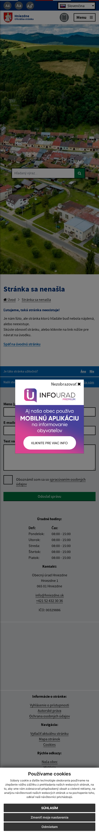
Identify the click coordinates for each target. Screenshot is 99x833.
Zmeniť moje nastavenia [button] (49, 817)
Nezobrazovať (64, 384)
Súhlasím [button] (49, 808)
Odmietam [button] (49, 827)
